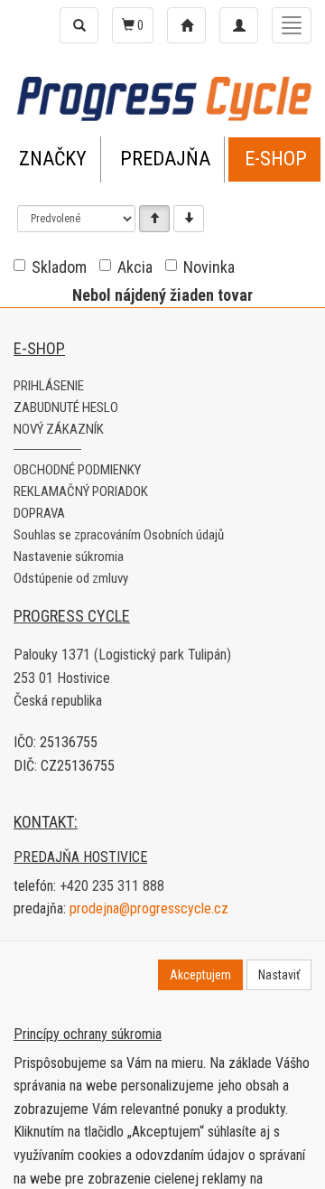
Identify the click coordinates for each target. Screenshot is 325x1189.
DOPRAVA (39, 513)
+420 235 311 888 (112, 885)
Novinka (209, 266)
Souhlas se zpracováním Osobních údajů (119, 535)
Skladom (59, 266)
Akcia (135, 266)
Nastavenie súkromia (69, 556)
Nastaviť (279, 975)
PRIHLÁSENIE (49, 386)
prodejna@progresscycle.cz (149, 908)
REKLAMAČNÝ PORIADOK (81, 491)
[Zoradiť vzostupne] (154, 218)
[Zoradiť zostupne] (188, 218)
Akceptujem (200, 975)
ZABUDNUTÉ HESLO (66, 407)
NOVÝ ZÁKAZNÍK (59, 429)
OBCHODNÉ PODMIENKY (77, 470)
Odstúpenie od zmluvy (71, 578)
